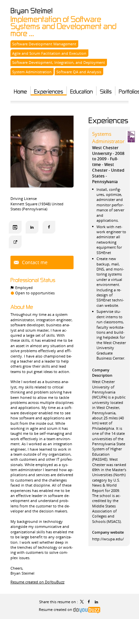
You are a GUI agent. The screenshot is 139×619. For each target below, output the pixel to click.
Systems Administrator (108, 137)
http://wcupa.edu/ (108, 538)
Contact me (34, 262)
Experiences (108, 120)
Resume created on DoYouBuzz (37, 581)
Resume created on (56, 609)
